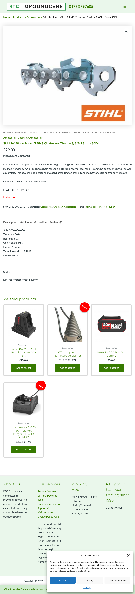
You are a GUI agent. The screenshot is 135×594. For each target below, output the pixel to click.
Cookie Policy (88, 588)
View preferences (117, 580)
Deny (90, 580)
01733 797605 (81, 6)
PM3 (100, 206)
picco (94, 206)
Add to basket (23, 367)
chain (87, 206)
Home (6, 132)
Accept (63, 580)
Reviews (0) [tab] (56, 222)
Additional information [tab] (33, 222)
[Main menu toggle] (125, 6)
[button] (128, 555)
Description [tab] (10, 222)
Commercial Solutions (50, 503)
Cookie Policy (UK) (48, 516)
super (112, 206)
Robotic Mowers (47, 491)
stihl (106, 206)
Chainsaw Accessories (36, 132)
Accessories (17, 132)
